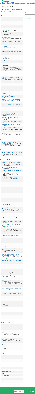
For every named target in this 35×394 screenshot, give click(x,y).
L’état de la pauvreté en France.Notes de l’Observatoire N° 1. (11, 193)
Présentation (1, 3)
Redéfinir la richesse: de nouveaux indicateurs (14, 9)
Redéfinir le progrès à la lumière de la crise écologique (10, 198)
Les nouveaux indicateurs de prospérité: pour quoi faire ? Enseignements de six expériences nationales (11, 183)
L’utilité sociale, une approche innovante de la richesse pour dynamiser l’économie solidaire (11, 294)
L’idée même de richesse (6, 37)
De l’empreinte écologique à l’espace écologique (10, 229)
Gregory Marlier (5, 204)
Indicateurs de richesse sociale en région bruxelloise (10, 275)
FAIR (3, 337)
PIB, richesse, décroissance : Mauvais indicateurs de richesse (11, 121)
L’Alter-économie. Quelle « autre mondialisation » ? (10, 67)
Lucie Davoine (5, 26)
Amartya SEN (9, 258)
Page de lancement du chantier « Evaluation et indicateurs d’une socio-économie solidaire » (11, 344)
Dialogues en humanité (5, 369)
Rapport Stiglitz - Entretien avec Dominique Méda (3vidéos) (11, 124)
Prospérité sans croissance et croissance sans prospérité (11, 239)
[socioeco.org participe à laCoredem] (33, 391)
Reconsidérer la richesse (6, 60)
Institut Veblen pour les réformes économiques (9, 200)
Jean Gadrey (4, 64)
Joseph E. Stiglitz (5, 258)
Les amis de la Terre (5, 233)
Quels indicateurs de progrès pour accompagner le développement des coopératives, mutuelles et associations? (11, 221)
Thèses (34, 3)
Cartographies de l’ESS (15, 3)
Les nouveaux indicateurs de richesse (8, 63)
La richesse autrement (5, 46)
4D (3, 205)
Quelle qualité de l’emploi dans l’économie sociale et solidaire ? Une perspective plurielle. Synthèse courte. (12, 244)
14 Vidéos (26, 11)
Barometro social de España (5, 375)
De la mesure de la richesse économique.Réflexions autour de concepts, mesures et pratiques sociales (12, 302)
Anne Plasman (5, 285)
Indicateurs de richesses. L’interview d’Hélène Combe (10, 117)
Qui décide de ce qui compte (6, 33)
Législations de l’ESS (21, 3)
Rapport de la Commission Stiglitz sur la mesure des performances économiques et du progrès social (10, 255)
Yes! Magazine (3, 373)
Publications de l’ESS (6, 3)
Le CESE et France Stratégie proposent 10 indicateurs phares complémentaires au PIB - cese (11, 105)
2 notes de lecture (27, 17)
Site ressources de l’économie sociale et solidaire (7, 2)
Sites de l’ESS (25, 3)
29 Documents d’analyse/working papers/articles (29, 15)
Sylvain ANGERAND (5, 232)
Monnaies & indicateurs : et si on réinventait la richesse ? (11, 21)
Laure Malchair (5, 19)
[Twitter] (32, 391)
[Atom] (30, 391)
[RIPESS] (16, 391)
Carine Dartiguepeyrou (11, 30)
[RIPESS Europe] (21, 391)
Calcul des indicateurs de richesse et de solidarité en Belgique (12, 288)
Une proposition (27, 12)
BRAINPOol (3, 377)
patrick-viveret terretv (5, 133)
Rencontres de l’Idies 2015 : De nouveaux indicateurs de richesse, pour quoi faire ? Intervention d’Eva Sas (11, 96)
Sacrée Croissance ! (5, 355)
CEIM (4, 227)
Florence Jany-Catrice (9, 64)
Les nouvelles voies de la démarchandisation (9, 84)
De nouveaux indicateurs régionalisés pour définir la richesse (11, 170)
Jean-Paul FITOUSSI (13, 258)
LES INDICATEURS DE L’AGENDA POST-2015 (9, 142)
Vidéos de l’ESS (10, 3)
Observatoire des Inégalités (6, 196)
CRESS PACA (4, 252)
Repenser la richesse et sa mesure (7, 312)
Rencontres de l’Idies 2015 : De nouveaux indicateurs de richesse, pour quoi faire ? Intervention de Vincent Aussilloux (11, 92)
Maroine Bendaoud (5, 226)
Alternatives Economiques (6, 49)
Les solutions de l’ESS (30, 3)
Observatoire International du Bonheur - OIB (8, 371)
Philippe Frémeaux (5, 191)
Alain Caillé (4, 38)
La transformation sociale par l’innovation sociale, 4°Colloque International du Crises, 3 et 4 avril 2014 (11, 325)
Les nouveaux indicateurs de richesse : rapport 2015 (10, 173)
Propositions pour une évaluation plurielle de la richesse (11, 339)
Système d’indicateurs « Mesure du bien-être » (9, 167)
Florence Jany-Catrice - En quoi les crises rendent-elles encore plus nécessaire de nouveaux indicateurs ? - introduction (12, 108)
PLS (3, 278)
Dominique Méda (5, 199)
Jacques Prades (5, 305)
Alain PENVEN (5, 218)
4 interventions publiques (28, 18)
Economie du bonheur (5, 25)
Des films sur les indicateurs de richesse (8, 359)
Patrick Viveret (5, 61)
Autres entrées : (3, 389)
